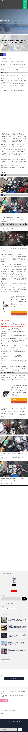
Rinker (16, 307)
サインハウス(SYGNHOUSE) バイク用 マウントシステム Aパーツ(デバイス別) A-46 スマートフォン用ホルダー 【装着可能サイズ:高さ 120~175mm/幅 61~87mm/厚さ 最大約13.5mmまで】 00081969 (19, 301)
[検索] (20, 729)
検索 (24, 598)
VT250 (1, 713)
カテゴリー (3, 606)
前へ (2, 675)
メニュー (3, 0)
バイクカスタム (11, 710)
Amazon (14, 311)
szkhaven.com (4, 20)
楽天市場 (14, 314)
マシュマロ (4, 700)
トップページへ (14, 678)
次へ (26, 682)
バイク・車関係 (3, 710)
